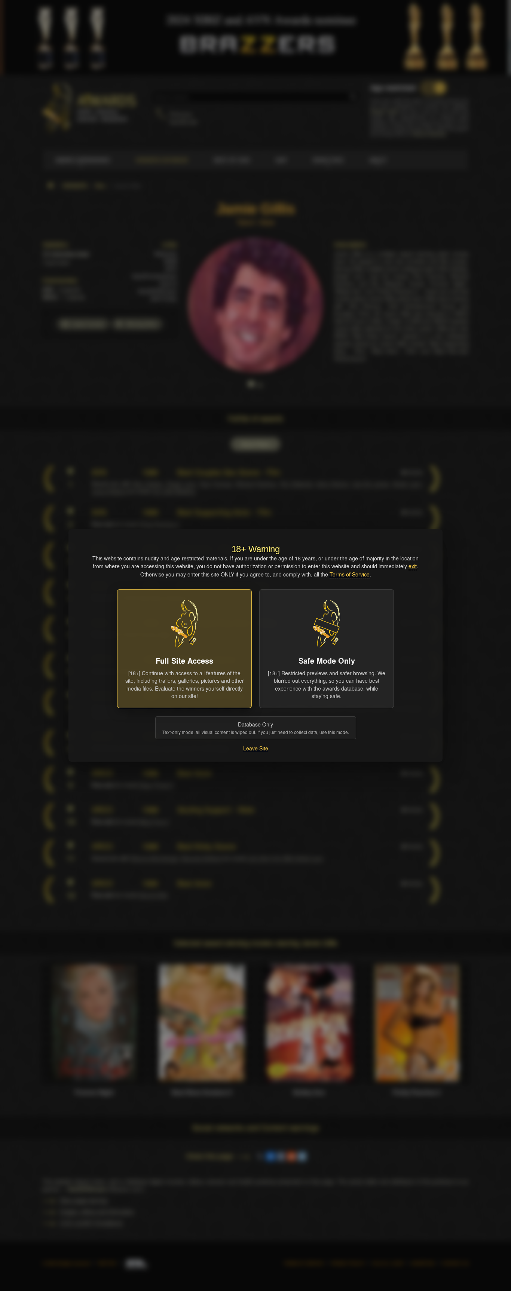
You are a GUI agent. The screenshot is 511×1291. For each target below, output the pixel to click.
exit (413, 566)
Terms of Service (350, 574)
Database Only (255, 728)
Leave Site (255, 748)
